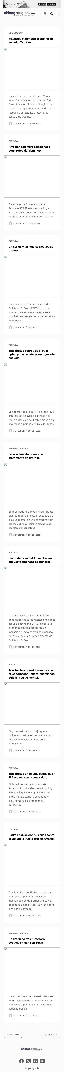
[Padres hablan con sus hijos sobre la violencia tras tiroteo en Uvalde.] (32, 865)
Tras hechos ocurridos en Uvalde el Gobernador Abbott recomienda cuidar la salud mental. (32, 674)
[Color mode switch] (45, 13)
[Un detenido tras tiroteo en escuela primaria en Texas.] (32, 968)
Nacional (13, 448)
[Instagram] (35, 1061)
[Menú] (58, 13)
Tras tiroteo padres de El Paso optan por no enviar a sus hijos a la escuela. (32, 354)
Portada (13, 141)
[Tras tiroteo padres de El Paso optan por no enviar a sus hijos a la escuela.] (32, 384)
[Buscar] (51, 13)
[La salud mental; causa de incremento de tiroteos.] (32, 484)
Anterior (14, 1035)
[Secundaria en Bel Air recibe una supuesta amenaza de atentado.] (32, 588)
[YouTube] (42, 1061)
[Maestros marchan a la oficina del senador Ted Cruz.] (32, 68)
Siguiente (50, 1035)
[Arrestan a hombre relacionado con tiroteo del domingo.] (32, 176)
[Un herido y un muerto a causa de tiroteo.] (32, 276)
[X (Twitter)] (28, 1061)
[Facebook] (21, 1061)
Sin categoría (16, 33)
